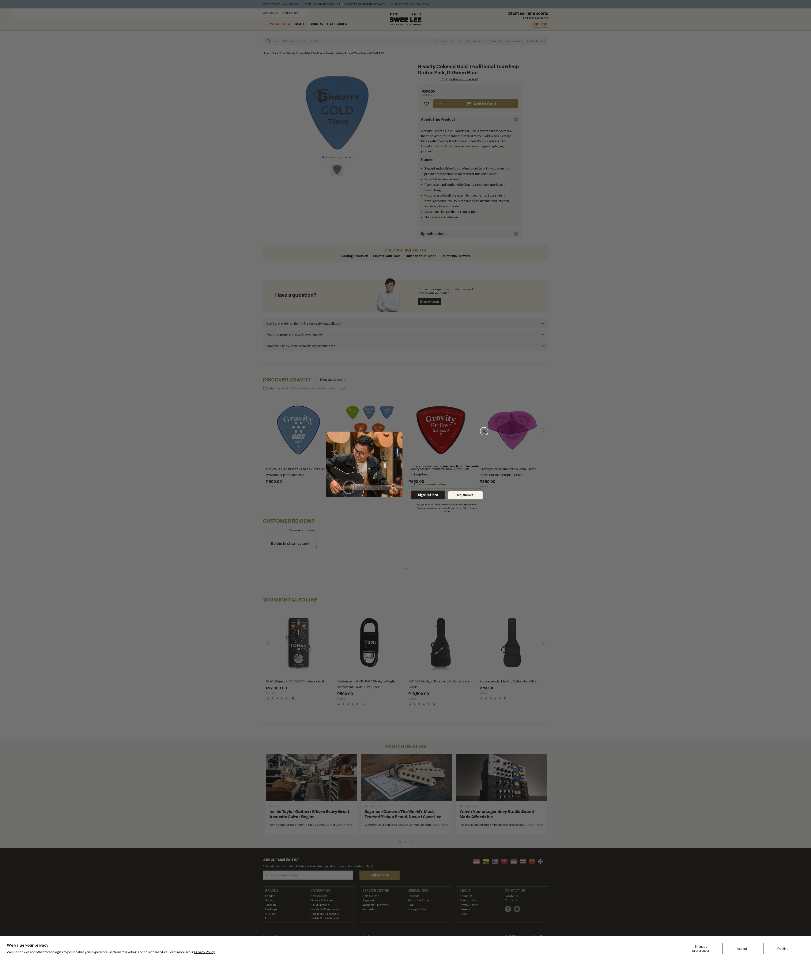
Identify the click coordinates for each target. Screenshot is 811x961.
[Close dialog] (484, 431)
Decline (782, 948)
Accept (742, 948)
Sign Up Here (428, 495)
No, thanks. (465, 495)
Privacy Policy (204, 952)
